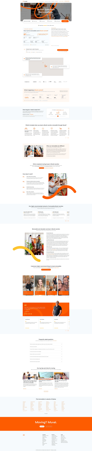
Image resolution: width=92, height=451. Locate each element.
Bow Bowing (32, 409)
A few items (50, 21)
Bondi (23, 408)
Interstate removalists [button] (48, 1)
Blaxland (55, 407)
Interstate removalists (54, 436)
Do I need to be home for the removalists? (35, 351)
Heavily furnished (65, 114)
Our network (44, 436)
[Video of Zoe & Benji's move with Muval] (63, 285)
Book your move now (63, 91)
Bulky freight (53, 441)
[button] (45, 64)
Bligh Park (63, 407)
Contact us (43, 441)
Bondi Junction (40, 408)
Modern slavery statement (64, 442)
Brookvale (55, 409)
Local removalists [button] (41, 1)
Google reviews (56, 267)
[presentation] (66, 138)
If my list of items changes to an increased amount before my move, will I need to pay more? (42, 349)
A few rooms (43, 21)
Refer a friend (44, 440)
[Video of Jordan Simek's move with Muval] (40, 285)
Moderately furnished (58, 114)
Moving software (44, 443)
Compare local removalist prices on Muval (56, 36)
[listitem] (27, 97)
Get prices (65, 21)
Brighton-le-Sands (48, 409)
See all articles (46, 391)
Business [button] (56, 1)
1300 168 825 (61, 1)
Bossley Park (63, 408)
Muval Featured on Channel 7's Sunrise (45, 381)
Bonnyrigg (55, 408)
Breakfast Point (40, 409)
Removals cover (54, 438)
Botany (23, 409)
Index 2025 (40, 100)
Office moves (53, 442)
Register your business (45, 435)
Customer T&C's (63, 437)
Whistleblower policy (63, 440)
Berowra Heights (25, 407)
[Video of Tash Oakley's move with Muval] (28, 285)
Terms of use (62, 435)
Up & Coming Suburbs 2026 (44, 100)
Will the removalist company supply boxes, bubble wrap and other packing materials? (41, 344)
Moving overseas (54, 437)
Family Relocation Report (36, 100)
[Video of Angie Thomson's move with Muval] (51, 285)
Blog (43, 442)
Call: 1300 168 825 (49, 426)
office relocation (54, 249)
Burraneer (63, 409)
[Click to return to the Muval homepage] (25, 1)
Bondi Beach (32, 408)
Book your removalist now (46, 269)
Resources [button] (53, 1)
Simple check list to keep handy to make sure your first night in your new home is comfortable (30, 381)
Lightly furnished (51, 114)
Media (43, 438)
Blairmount (47, 407)
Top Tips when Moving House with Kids (61, 381)
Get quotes (67, 1)
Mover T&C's (62, 436)
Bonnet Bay (47, 408)
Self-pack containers (54, 440)
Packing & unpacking (54, 443)
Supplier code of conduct (64, 441)
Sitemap (43, 444)
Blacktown (39, 407)
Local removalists (54, 435)
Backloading (53, 444)
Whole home (35, 21)
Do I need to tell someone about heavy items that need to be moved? (39, 356)
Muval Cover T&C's (63, 438)
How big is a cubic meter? (33, 346)
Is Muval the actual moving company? (35, 361)
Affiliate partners (44, 437)
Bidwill (31, 407)
